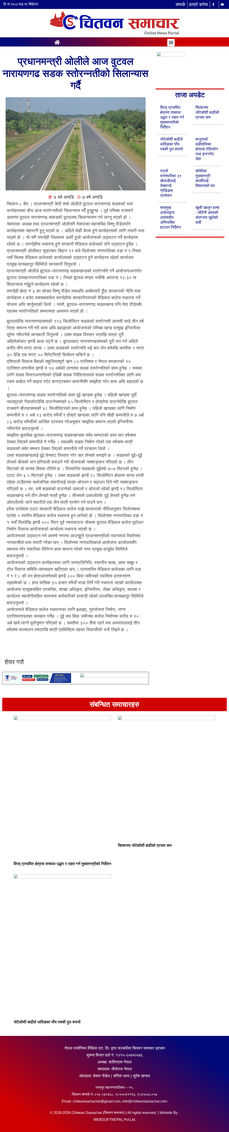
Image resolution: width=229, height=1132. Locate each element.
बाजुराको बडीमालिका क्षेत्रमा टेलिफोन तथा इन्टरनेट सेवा (206, 149)
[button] (171, 42)
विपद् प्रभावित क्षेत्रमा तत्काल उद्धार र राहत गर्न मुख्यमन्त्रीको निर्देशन (172, 117)
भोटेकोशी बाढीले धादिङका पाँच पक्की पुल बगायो (171, 144)
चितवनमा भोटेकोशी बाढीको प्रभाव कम (207, 112)
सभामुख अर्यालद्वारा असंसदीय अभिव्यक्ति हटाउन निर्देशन (170, 217)
